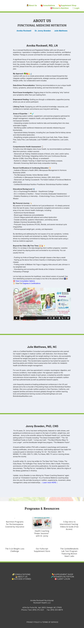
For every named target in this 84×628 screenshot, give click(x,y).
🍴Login (75, 8)
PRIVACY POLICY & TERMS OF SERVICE (42, 622)
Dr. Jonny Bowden (43, 30)
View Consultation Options (25, 281)
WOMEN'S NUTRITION (63, 577)
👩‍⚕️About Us (31, 5)
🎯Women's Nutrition (59, 8)
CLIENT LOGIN (63, 579)
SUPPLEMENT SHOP (63, 574)
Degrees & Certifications (31, 283)
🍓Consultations (47, 5)
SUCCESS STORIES (22, 579)
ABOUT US (22, 577)
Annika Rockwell (24, 30)
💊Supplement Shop (67, 5)
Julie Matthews (60, 30)
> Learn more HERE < (49, 482)
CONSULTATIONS (22, 574)
